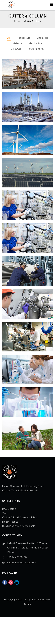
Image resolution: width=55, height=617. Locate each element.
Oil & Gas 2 (27, 75)
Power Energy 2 (27, 140)
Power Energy (36, 49)
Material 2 (27, 304)
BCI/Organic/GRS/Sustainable (18, 526)
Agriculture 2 (27, 436)
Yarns (5, 513)
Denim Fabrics (10, 522)
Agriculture (24, 38)
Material (18, 43)
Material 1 (27, 337)
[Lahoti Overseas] (11, 5)
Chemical (42, 38)
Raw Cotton (9, 509)
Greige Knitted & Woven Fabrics (20, 518)
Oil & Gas (16, 49)
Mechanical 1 (27, 272)
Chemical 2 (27, 370)
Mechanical (35, 43)
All (9, 38)
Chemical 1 (27, 403)
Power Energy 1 (28, 173)
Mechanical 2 (27, 206)
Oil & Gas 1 (27, 108)
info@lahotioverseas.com (21, 563)
